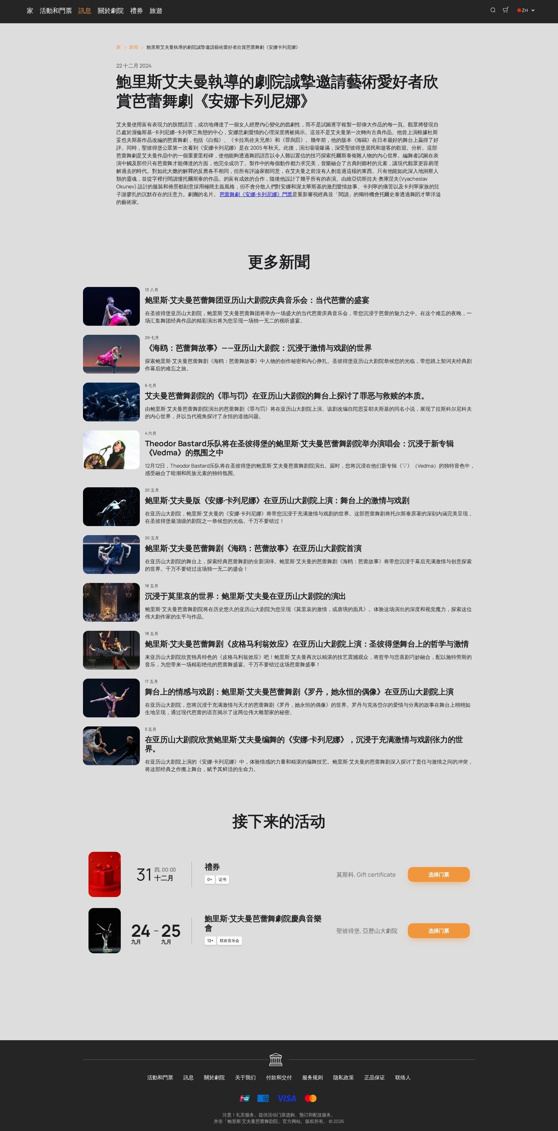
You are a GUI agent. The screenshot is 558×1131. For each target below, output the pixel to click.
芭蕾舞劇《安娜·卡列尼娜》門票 (256, 194)
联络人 (403, 1077)
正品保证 (374, 1077)
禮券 (136, 10)
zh (525, 10)
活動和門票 (56, 10)
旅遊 (156, 10)
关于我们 (245, 1077)
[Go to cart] (505, 10)
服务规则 (312, 1077)
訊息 (84, 10)
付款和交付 (279, 1077)
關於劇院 (111, 10)
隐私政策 (343, 1077)
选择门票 (439, 874)
